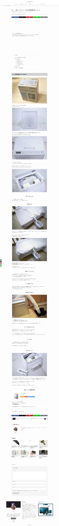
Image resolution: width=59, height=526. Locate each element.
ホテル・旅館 (30, 514)
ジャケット (23, 513)
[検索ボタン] (44, 4)
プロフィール (13, 518)
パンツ (23, 514)
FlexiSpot (23, 505)
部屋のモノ (13, 411)
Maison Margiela (34, 505)
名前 (14, 481)
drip (33, 504)
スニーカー (27, 513)
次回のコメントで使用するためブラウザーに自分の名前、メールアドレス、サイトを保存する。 (26, 490)
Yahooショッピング (31, 396)
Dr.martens (30, 504)
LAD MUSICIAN (29, 505)
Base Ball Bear (26, 504)
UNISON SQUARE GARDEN (25, 509)
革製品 (23, 518)
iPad (26, 505)
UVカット (31, 509)
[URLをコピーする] (44, 17)
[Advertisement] (29, 24)
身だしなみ (34, 517)
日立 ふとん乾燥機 (22, 393)
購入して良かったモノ (29, 517)
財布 (24, 517)
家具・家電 (21, 411)
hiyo (15, 432)
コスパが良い (18, 65)
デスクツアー (31, 513)
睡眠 (23, 411)
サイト (13, 487)
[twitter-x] (21, 430)
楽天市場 (26, 396)
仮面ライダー (34, 514)
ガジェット (17, 411)
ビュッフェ (26, 514)
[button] (15, 17)
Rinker (23, 394)
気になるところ (18, 66)
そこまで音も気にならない (20, 64)
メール (14, 484)
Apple (23, 504)
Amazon (22, 396)
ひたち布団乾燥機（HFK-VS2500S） (21, 57)
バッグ (34, 513)
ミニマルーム (30, 1)
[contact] (14, 521)
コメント (14, 470)
